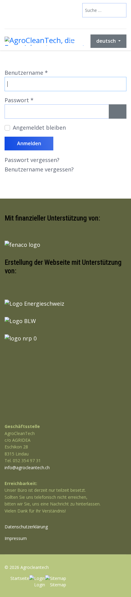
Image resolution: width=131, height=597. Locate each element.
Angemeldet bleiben (39, 127)
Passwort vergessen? (32, 160)
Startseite (19, 578)
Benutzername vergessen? (39, 169)
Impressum (16, 538)
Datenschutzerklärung (26, 527)
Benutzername (26, 72)
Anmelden (29, 143)
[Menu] (73, 41)
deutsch (106, 41)
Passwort (19, 100)
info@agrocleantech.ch (27, 467)
